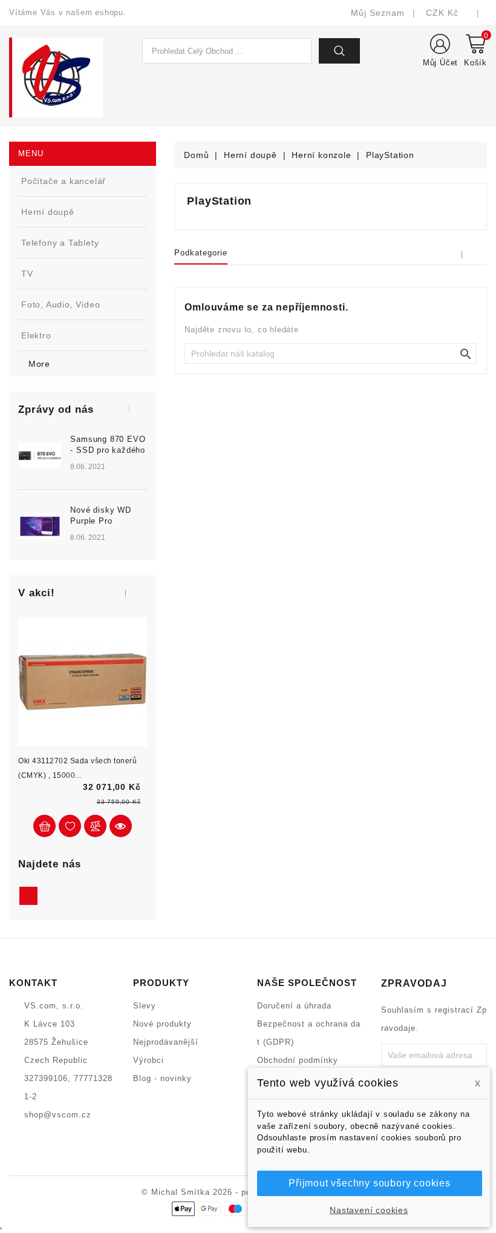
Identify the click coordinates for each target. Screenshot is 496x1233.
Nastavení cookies (369, 1210)
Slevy (144, 1005)
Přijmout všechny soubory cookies (370, 1183)
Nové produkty (162, 1023)
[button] (123, 408)
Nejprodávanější (165, 1042)
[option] (82, 492)
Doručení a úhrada (294, 1005)
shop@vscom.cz (57, 1114)
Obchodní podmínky (297, 1060)
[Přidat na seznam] (70, 826)
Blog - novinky (162, 1078)
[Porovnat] (95, 826)
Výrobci (148, 1060)
